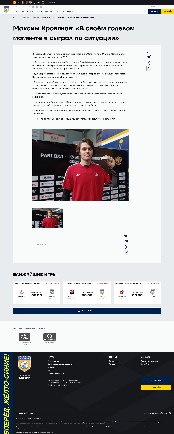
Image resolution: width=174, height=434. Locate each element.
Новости (20, 11)
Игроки (51, 367)
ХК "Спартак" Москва (160, 7)
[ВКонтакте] (148, 53)
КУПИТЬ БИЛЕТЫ (88, 311)
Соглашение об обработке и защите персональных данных (34, 432)
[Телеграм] (148, 58)
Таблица (113, 364)
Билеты (156, 11)
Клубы (51, 2)
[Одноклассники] (148, 64)
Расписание (114, 361)
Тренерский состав (56, 373)
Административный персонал (60, 364)
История (49, 11)
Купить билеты (54, 283)
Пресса (51, 370)
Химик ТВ (145, 364)
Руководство (53, 361)
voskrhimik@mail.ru (60, 385)
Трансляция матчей (149, 361)
